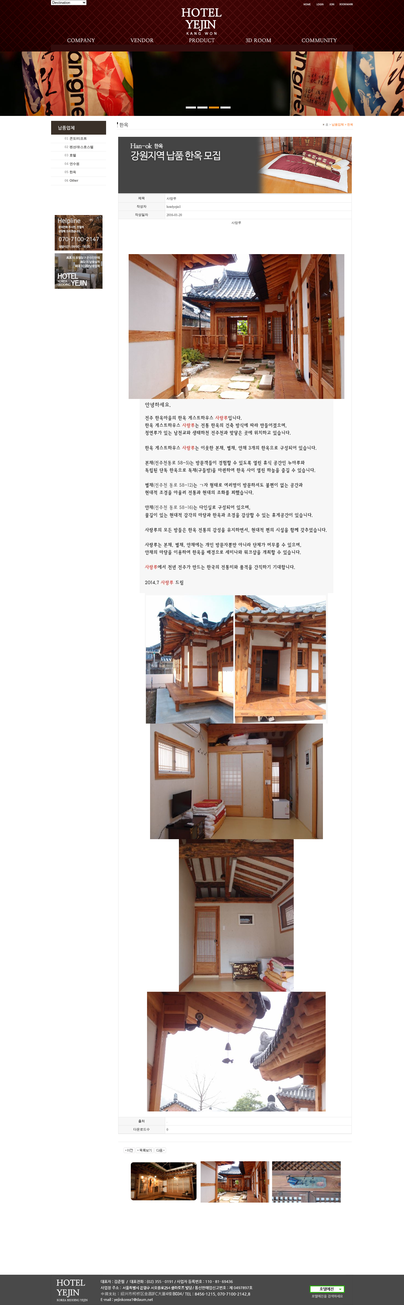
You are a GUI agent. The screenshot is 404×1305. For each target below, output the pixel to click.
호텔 (73, 155)
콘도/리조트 (78, 138)
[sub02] (202, 107)
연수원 (74, 164)
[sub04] (225, 107)
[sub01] (191, 107)
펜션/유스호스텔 (81, 147)
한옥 (73, 172)
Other (74, 181)
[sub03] (214, 107)
